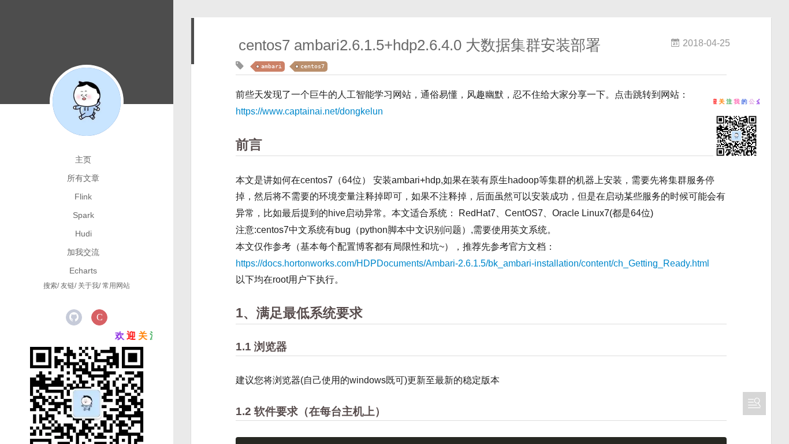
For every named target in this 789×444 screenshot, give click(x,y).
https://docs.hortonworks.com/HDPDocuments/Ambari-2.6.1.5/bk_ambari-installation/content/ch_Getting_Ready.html (472, 263)
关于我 (88, 286)
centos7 (312, 66)
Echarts (83, 270)
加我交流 (83, 252)
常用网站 (116, 286)
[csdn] (99, 317)
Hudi (83, 233)
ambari (271, 66)
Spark (83, 215)
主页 (83, 159)
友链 (68, 286)
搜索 (50, 286)
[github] (74, 317)
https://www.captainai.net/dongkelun (309, 111)
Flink (83, 196)
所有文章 (83, 178)
